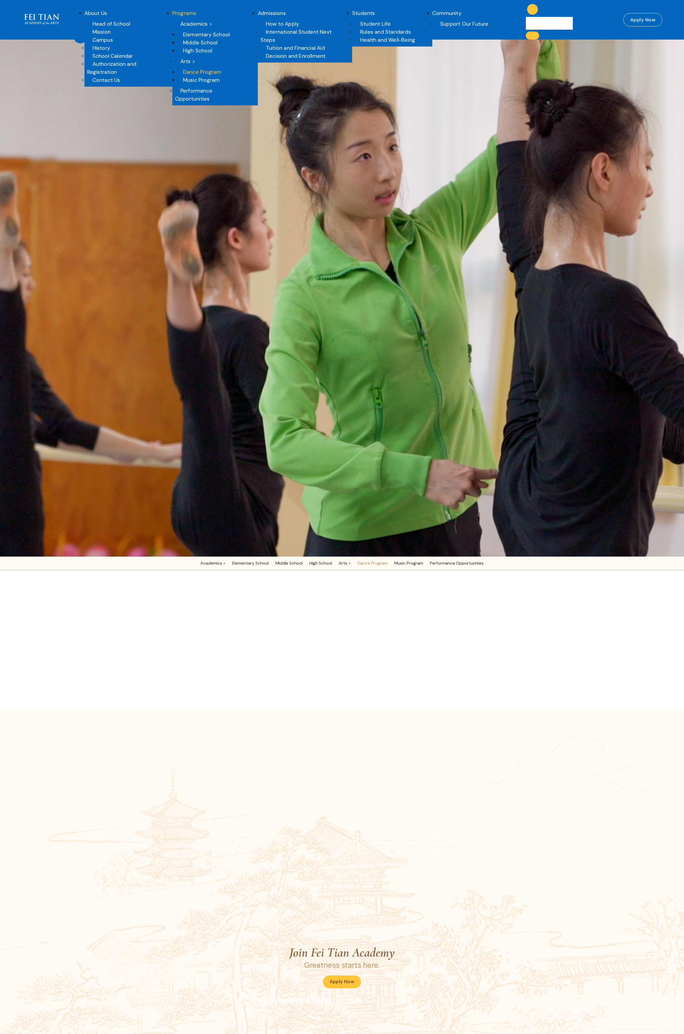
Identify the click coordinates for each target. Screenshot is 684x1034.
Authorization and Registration (111, 67)
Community (446, 13)
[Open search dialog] (532, 9)
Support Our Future (464, 23)
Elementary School (206, 34)
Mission (101, 31)
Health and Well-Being (387, 39)
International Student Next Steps (296, 35)
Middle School (200, 42)
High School (197, 50)
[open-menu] (519, 15)
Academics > (196, 23)
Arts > (187, 61)
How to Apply (282, 23)
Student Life (375, 23)
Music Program (201, 79)
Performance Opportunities (193, 94)
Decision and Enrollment (296, 55)
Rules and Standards (385, 31)
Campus (102, 39)
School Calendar (112, 55)
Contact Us (106, 79)
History (101, 47)
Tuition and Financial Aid (295, 47)
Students (363, 13)
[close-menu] (80, 36)
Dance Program (202, 71)
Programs (184, 13)
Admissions (272, 13)
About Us (95, 13)
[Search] (532, 36)
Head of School (111, 23)
